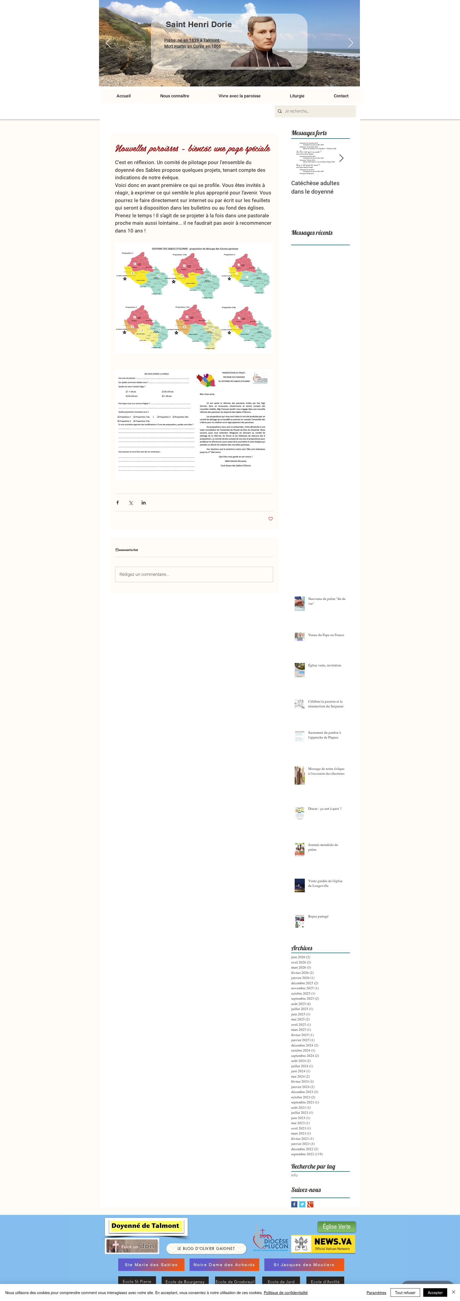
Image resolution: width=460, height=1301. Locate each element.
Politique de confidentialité (286, 1292)
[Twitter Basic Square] (302, 1204)
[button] (239, 96)
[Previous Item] (108, 43)
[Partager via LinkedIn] (143, 502)
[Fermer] (453, 1292)
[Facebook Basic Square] (294, 1204)
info (294, 1175)
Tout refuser (405, 1292)
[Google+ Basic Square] (310, 1204)
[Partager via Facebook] (117, 502)
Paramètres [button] (376, 1292)
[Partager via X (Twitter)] (130, 502)
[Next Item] (351, 43)
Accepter (435, 1292)
